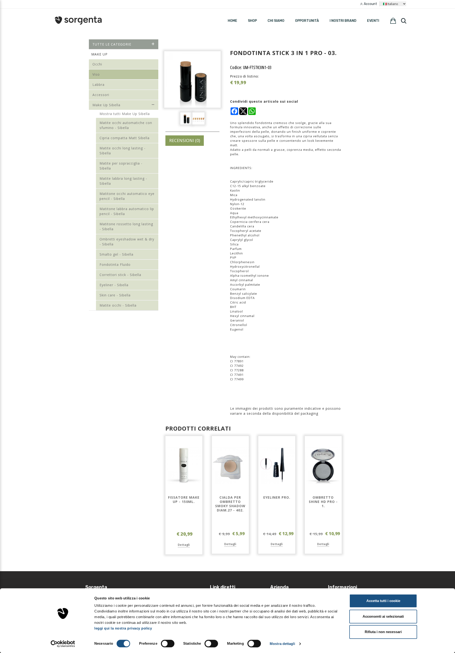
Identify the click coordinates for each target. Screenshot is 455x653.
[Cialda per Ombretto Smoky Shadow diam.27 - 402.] (230, 466)
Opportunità (307, 21)
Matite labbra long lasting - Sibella (123, 181)
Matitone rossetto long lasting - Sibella (126, 226)
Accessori (100, 94)
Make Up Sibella (106, 105)
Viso (96, 74)
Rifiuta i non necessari (383, 632)
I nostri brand (343, 21)
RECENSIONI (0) (184, 140)
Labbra (98, 84)
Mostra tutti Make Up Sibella (125, 113)
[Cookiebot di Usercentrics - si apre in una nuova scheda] (63, 643)
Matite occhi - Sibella (118, 305)
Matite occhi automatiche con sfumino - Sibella (126, 125)
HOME (232, 21)
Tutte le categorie (111, 44)
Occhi (97, 64)
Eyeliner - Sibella (114, 285)
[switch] (167, 643)
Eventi (373, 21)
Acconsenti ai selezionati (383, 616)
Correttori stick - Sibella (120, 274)
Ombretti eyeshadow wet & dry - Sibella (127, 241)
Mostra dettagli (282, 644)
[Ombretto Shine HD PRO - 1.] (323, 466)
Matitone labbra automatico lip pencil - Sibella (127, 211)
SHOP (252, 21)
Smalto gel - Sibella (116, 254)
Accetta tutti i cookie (383, 601)
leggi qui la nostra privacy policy (123, 628)
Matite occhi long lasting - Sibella (123, 150)
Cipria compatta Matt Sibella (125, 138)
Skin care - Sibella (115, 295)
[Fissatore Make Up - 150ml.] (183, 466)
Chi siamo (276, 21)
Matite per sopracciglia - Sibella (121, 165)
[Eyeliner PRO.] (276, 466)
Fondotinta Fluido (115, 264)
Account (370, 4)
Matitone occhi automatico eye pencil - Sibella (127, 196)
